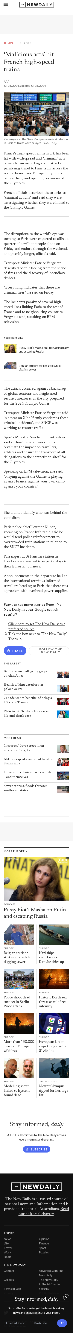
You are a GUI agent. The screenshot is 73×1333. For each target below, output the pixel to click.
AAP (6, 81)
